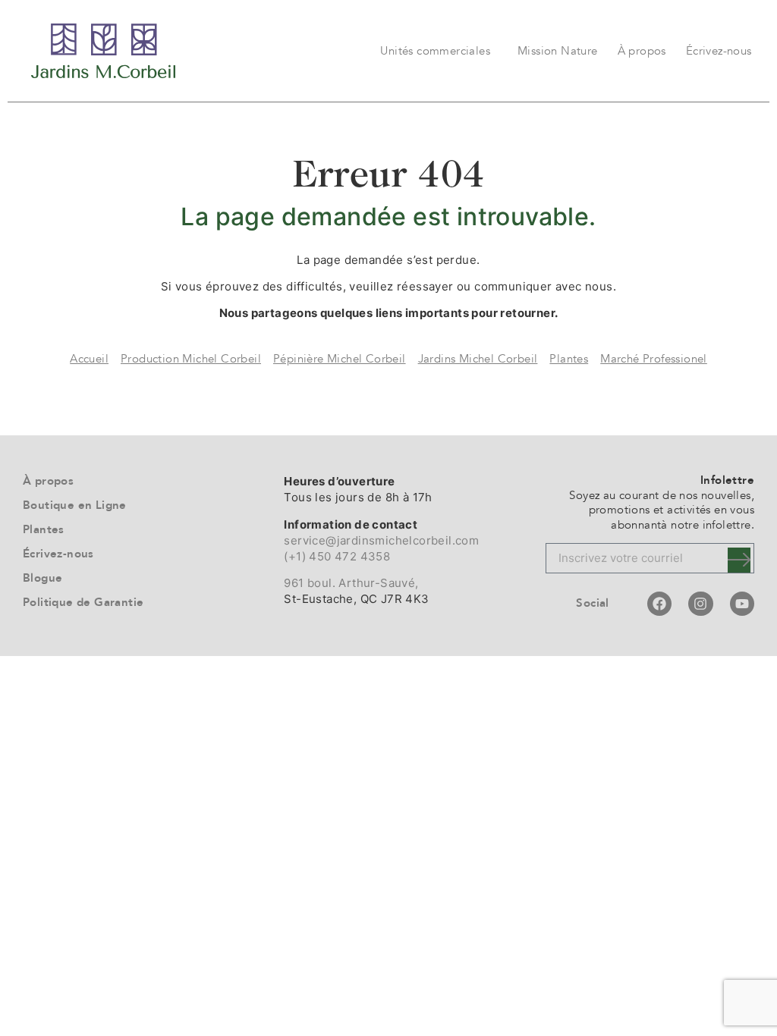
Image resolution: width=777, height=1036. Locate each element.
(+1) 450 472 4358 (337, 556)
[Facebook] (659, 604)
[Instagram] (700, 604)
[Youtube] (742, 604)
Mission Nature (557, 50)
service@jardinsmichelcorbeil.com (381, 540)
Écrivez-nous (719, 50)
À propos (642, 50)
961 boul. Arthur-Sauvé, (351, 583)
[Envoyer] (739, 560)
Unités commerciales (435, 50)
